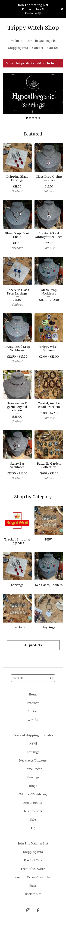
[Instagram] (28, 910)
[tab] (27, 118)
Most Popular (33, 802)
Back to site (33, 894)
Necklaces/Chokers (33, 760)
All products (33, 645)
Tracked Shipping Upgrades (33, 735)
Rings (33, 786)
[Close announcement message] (62, 9)
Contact (37, 48)
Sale (33, 819)
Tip (33, 828)
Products (16, 41)
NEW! (33, 743)
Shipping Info (18, 48)
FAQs (33, 885)
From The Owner (33, 868)
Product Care (33, 860)
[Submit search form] (51, 678)
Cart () (52, 48)
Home (33, 694)
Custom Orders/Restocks (33, 877)
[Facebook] (38, 910)
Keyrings (33, 777)
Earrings (33, 752)
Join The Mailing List (41, 41)
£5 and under (33, 811)
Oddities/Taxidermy (33, 794)
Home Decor (33, 769)
